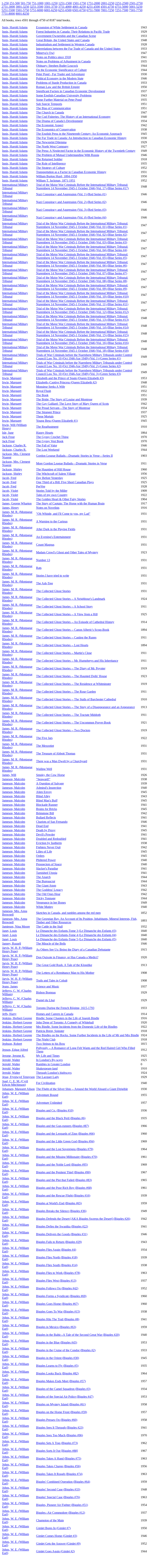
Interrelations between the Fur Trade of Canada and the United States (78, 48)
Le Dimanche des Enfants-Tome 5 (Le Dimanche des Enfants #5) (76, 939)
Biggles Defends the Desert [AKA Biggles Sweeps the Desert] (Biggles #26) (83, 1218)
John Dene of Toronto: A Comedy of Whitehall (65, 1022)
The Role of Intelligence (51, 163)
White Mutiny (44, 906)
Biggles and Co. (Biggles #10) (54, 1110)
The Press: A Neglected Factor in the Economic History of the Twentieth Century (85, 150)
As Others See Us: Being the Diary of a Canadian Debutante (73, 949)
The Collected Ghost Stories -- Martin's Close (64, 653)
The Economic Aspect (49, 125)
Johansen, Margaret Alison (18, 1089)
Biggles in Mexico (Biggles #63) (56, 1327)
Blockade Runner (47, 804)
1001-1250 (51, 3)
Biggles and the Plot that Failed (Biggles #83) (64, 1180)
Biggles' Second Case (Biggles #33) (58, 1489)
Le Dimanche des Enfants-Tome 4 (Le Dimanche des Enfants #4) (76, 935)
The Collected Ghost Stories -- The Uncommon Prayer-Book (73, 722)
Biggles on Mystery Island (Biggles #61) (61, 1404)
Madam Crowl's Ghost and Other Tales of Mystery (67, 552)
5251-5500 (8, 10)
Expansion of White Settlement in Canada (61, 27)
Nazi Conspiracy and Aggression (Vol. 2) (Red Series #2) (71, 202)
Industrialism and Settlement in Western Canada (65, 44)
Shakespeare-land (47, 1068)
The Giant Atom (46, 885)
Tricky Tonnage (45, 898)
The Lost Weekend (47, 449)
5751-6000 (36, 10)
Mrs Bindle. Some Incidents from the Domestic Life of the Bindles (76, 1026)
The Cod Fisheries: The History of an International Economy (73, 116)
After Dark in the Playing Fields (55, 529)
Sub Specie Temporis (49, 104)
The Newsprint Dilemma (51, 142)
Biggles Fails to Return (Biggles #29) (59, 1242)
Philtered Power (46, 860)
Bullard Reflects (46, 817)
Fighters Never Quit (48, 847)
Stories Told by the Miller (51, 490)
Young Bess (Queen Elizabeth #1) (57, 420)
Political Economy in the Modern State (59, 78)
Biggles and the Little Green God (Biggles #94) (65, 1141)
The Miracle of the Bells (51, 943)
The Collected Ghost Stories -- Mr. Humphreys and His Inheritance (77, 660)
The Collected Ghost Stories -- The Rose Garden (66, 691)
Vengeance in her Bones (51, 902)
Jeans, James (10, 986)
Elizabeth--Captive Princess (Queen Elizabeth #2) (66, 382)
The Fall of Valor (46, 445)
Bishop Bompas (46, 992)
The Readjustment (47, 426)
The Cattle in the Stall (49, 926)
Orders (40, 855)
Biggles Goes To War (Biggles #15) (58, 1311)
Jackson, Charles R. (14, 445)
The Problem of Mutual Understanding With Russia (67, 155)
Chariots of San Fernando (52, 821)
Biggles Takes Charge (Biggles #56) (58, 1466)
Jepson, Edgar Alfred (15, 1049)
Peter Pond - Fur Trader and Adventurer (60, 74)
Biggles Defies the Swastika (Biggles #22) (62, 1226)
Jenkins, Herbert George (17, 1018)
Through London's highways (54, 1072)
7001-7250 (107, 10)
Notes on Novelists (47, 507)
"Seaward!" (43, 779)
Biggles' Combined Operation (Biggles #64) (63, 1481)
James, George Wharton (17, 503)
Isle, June (8, 432)
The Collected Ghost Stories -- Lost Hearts (62, 645)
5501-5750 (22, 10)
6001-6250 (50, 10)
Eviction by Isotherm (49, 843)
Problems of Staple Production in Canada (61, 82)
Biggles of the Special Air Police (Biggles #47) (64, 1396)
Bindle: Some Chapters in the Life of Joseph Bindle (67, 1018)
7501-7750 (135, 10)
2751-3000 (8, 6)
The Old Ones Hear (48, 894)
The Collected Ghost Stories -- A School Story (64, 606)
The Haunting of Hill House (53, 469)
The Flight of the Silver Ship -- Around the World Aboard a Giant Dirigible (82, 1089)
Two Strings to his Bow (50, 1043)
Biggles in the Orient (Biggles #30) (57, 1358)
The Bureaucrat (45, 881)
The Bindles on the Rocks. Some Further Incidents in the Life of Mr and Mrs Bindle (87, 1035)
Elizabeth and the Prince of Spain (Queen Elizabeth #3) (70, 378)
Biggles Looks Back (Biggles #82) (57, 1373)
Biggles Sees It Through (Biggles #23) (59, 1427)
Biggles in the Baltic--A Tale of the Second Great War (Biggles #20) (78, 1334)
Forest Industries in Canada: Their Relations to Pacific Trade (73, 31)
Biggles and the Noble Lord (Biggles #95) (62, 1164)
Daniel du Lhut (45, 1000)
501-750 (26, 3)
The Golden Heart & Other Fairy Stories (61, 499)
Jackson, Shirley (12, 469)
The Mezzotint (45, 745)
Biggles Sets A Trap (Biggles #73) (57, 1443)
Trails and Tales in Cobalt (51, 980)
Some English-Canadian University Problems (64, 95)
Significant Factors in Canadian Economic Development (70, 91)
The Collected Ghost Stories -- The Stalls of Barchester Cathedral (76, 699)
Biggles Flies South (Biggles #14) (56, 1265)
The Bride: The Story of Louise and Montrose (64, 399)
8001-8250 (22, 13)
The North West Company (52, 146)
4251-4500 (93, 6)
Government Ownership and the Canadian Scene (66, 36)
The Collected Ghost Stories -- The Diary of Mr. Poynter (70, 668)
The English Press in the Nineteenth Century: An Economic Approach (79, 133)
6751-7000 (93, 10)
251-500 (15, 3)
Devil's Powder (45, 834)
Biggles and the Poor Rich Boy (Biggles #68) (64, 1187)
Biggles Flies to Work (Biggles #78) (58, 1272)
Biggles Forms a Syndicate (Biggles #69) (61, 1296)
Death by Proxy (45, 830)
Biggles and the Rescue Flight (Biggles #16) (63, 1195)
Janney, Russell (11, 943)
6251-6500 (65, 10)
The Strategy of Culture (50, 167)
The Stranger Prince (48, 412)
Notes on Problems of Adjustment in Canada (63, 61)
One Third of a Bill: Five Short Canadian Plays (65, 482)
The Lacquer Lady (47, 1077)
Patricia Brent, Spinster (50, 1031)
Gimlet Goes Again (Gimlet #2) (55, 1551)
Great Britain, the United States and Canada (63, 40)
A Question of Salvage (50, 783)
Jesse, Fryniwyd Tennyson (18, 1077)
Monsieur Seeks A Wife (50, 386)
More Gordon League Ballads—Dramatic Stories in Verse (71, 463)
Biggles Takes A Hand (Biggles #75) (58, 1458)
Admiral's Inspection (48, 787)
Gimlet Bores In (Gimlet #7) (53, 1528)
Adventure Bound (47, 1095)
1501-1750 (79, 3)
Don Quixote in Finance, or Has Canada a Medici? (67, 957)
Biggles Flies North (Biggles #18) (56, 1257)
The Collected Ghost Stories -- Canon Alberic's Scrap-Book (72, 629)
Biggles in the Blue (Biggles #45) (56, 1342)
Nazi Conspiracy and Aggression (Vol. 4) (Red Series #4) (71, 217)
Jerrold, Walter (11, 1060)
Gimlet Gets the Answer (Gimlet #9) (58, 1543)
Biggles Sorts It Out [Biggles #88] (57, 1450)
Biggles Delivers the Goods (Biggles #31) (61, 1234)
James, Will (9, 775)
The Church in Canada (50, 112)
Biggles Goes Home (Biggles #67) (57, 1303)
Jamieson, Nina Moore (16, 926)
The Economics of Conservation (56, 129)
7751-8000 (8, 13)
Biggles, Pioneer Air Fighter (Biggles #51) (62, 1505)
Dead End (42, 826)
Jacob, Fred (9, 478)
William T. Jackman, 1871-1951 (55, 180)
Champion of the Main (50, 1520)
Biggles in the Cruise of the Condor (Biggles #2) (65, 1350)
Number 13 (43, 560)
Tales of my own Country (52, 495)
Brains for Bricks (46, 809)
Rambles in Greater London (53, 1064)
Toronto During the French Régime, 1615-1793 (65, 1008)
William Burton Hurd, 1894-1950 (56, 176)
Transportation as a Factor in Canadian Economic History (71, 172)
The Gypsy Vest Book (49, 441)
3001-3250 (22, 6)
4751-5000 (121, 6)
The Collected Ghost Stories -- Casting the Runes (66, 637)
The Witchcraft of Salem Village (55, 473)
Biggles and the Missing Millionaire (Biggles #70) (66, 1156)
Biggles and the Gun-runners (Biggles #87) (62, 1126)
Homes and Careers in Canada (54, 1014)
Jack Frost (8, 437)
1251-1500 (65, 3)
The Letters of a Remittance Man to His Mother (65, 972)
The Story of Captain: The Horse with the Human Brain (70, 503)
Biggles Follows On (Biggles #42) (57, 1288)
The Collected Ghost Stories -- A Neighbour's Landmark (70, 598)
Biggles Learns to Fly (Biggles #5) (57, 1365)
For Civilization (45, 1083)
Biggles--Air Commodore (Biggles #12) (60, 1512)
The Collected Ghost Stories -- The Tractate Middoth (68, 714)
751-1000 (37, 3)
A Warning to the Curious (52, 521)
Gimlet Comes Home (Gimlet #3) (56, 1535)
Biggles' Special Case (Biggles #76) (58, 1497)
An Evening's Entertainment (53, 537)
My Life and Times (48, 1055)
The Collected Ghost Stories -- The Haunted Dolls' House (71, 676)
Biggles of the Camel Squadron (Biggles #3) (63, 1389)
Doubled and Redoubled (51, 838)
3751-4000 (65, 6)
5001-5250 (135, 6)
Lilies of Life (44, 851)
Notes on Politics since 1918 (53, 57)
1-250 (5, 3)
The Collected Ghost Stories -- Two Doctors (63, 730)
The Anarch (43, 877)
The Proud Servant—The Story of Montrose (63, 408)
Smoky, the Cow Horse (50, 775)
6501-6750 (79, 10)
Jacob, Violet (10, 490)
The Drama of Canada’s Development (59, 121)
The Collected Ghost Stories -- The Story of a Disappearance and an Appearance (85, 707)
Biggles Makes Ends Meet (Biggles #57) (61, 1381)
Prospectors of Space (49, 864)
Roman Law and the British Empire (58, 87)
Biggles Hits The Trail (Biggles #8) (57, 1319)
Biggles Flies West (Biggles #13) (56, 1280)
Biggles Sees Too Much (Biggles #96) (59, 1435)
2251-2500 (121, 3)
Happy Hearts (44, 432)
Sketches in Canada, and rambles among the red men (68, 912)
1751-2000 (93, 3)
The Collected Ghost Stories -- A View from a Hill (67, 614)
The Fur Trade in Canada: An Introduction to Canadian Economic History (81, 138)
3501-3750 (50, 6)
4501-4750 (107, 6)
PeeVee (40, 486)
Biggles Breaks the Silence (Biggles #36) (61, 1211)
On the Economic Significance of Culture (61, 70)
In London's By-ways (49, 1060)
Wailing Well (44, 769)
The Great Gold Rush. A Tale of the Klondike (64, 965)
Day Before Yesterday (49, 478)
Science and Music (47, 986)
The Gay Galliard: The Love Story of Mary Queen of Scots (72, 403)
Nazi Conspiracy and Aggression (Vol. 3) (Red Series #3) (71, 209)
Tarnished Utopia (46, 872)
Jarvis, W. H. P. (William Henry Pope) (17, 949)
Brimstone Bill (45, 813)
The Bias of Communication (53, 108)
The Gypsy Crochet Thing (52, 437)
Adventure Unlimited (49, 1102)
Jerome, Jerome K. (13, 1055)
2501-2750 (136, 3)
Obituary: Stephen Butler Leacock (57, 65)
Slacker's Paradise (47, 868)
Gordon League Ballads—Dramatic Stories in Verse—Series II (74, 455)
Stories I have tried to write (52, 575)
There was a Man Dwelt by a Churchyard (61, 761)
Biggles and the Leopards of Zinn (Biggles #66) (65, 1133)
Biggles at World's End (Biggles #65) (59, 1203)
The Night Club (45, 1039)
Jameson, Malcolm (13, 779)
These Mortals (45, 416)
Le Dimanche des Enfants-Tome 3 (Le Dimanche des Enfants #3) (76, 930)
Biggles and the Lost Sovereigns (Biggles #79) (64, 1149)
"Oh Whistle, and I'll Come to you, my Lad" (63, 513)
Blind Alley (43, 796)
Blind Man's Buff (46, 800)
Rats (39, 567)
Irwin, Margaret (11, 378)
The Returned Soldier (49, 159)
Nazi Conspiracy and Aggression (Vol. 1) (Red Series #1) (71, 194)
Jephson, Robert (12, 1043)
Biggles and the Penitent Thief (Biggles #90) (63, 1172)
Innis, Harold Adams (15, 27)
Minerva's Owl (45, 53)
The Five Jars (44, 738)
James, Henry (10, 507)
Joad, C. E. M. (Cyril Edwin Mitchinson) (15, 1083)
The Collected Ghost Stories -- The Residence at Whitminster (73, 683)
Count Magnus (45, 544)
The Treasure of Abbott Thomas (55, 753)
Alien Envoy (44, 792)
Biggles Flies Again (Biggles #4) (56, 1249)
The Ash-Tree (44, 583)
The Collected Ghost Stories (53, 591)
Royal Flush (43, 391)
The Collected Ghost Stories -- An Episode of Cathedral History (75, 622)
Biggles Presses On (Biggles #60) (56, 1419)
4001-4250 (79, 6)
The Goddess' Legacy (49, 889)
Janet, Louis (9, 930)
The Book (42, 395)
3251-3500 (36, 6)
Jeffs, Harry (9, 1014)
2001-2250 (107, 3)
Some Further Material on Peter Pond (59, 99)
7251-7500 (121, 10)
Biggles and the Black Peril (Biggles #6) (60, 1118)
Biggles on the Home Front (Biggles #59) (61, 1412)
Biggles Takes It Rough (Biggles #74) (59, 1474)
